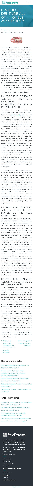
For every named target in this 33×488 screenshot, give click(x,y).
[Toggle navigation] (29, 2)
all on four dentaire (18, 115)
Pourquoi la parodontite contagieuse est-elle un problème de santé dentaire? (9, 346)
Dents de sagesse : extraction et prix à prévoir (24, 343)
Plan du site (16, 487)
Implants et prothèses (8, 30)
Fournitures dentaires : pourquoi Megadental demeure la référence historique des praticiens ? (13, 373)
